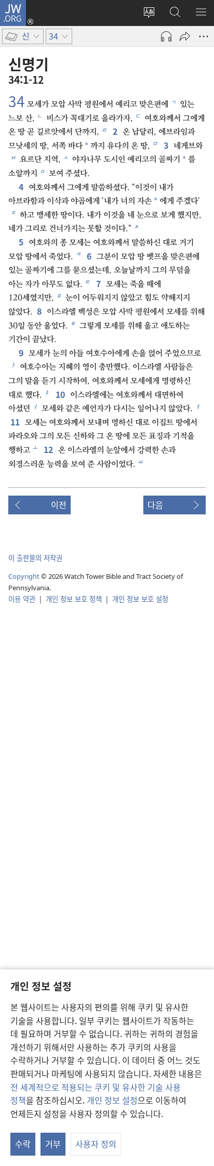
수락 (23, 1143)
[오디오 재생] (166, 36)
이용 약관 (21, 599)
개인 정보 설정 (112, 1100)
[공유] (185, 36)
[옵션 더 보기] (203, 36)
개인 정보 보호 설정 (140, 599)
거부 (53, 1143)
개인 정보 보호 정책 (74, 599)
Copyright (23, 576)
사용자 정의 (95, 1143)
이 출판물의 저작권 (35, 558)
